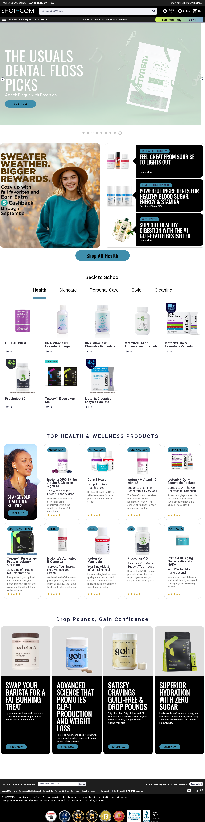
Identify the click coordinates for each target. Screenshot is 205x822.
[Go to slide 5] (106, 133)
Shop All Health (103, 255)
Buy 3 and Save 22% (151, 206)
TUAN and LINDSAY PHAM (41, 3)
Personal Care (104, 290)
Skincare (68, 290)
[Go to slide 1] (88, 133)
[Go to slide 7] (115, 133)
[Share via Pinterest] (201, 791)
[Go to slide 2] (92, 133)
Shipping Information (72, 800)
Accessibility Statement (30, 791)
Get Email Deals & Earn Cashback (18, 785)
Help (15, 791)
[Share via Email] (189, 791)
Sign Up (82, 784)
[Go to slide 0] (83, 133)
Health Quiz (25, 19)
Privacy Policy (8, 800)
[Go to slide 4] (101, 133)
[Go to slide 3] (97, 133)
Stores (44, 19)
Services (75, 791)
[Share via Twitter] (197, 791)
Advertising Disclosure (39, 800)
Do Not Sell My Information (94, 800)
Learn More (122, 19)
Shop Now (16, 746)
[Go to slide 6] (110, 133)
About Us (6, 791)
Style (136, 290)
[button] (90, 791)
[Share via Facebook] (193, 790)
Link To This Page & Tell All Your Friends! (166, 784)
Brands (13, 19)
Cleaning (163, 290)
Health (39, 290)
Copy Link (196, 784)
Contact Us (48, 791)
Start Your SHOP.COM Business (187, 3)
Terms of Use (21, 800)
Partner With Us (62, 791)
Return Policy (56, 800)
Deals (36, 19)
